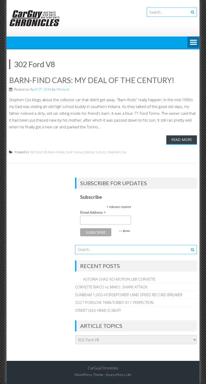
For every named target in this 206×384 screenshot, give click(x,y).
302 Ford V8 (38, 152)
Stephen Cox (117, 152)
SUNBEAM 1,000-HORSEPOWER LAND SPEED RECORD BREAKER (128, 294)
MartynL (63, 89)
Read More (181, 139)
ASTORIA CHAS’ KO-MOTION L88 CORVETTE (115, 279)
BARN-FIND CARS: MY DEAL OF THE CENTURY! (91, 80)
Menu (193, 42)
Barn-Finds (56, 152)
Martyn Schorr (95, 152)
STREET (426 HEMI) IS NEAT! (98, 310)
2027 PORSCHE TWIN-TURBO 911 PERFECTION (114, 302)
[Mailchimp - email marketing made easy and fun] (124, 231)
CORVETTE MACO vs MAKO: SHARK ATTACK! (111, 286)
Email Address (93, 212)
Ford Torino (74, 152)
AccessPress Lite (118, 374)
